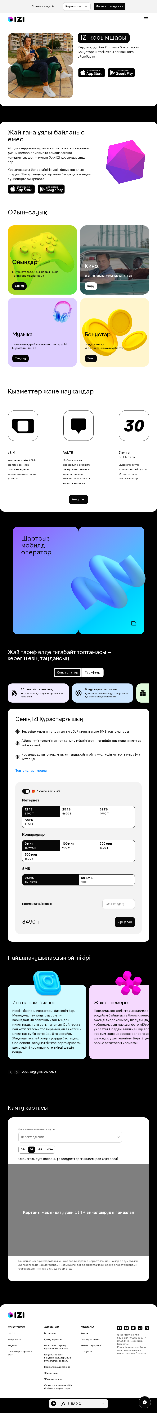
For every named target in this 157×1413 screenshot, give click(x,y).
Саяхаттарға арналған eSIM (20, 1353)
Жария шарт (51, 1373)
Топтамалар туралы (31, 770)
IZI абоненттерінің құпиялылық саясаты (56, 1347)
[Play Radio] (53, 1403)
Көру (91, 286)
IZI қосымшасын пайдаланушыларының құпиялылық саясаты (57, 1358)
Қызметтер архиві (91, 1346)
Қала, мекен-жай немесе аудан (36, 1129)
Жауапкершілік (53, 1379)
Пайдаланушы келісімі (57, 1367)
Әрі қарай (125, 922)
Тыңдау (20, 358)
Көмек (84, 1333)
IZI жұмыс (86, 1352)
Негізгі (11, 1333)
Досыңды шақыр (91, 1339)
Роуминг (13, 1346)
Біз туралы (50, 1333)
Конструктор (67, 672)
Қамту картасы (53, 1339)
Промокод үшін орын (37, 904)
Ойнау (19, 286)
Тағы (90, 358)
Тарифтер (92, 672)
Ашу (75, 499)
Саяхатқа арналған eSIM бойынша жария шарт (58, 1387)
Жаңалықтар (15, 1339)
